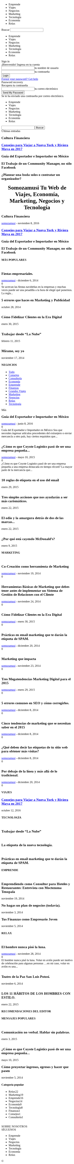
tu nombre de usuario (47, 67)
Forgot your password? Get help (19, 78)
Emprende (14, 384)
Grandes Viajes (17, 391)
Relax (12, 400)
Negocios (14, 397)
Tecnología (15, 403)
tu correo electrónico (46, 88)
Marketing (14, 394)
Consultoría (15, 378)
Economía (14, 381)
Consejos (14, 375)
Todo (12, 371)
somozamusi (8, 223)
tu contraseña (42, 71)
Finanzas (14, 387)
